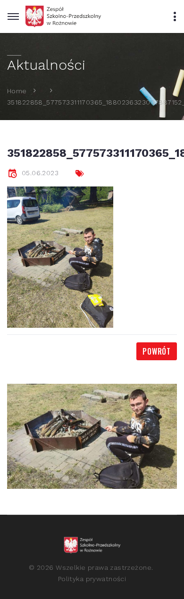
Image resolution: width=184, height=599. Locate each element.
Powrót (156, 351)
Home (17, 90)
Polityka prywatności (92, 579)
